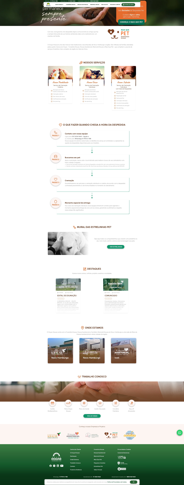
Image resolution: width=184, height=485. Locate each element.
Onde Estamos (74, 459)
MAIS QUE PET (104, 4)
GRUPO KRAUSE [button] (59, 4)
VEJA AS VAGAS (92, 416)
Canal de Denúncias (123, 453)
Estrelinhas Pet (98, 466)
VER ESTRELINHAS (116, 247)
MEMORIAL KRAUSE (94, 4)
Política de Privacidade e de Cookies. (117, 482)
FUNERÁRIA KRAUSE (70, 4)
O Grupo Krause (75, 453)
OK (133, 482)
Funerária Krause (99, 449)
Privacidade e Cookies (124, 449)
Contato (72, 466)
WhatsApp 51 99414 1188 (83, 139)
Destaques (73, 456)
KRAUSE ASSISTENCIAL (82, 4)
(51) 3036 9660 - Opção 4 (80, 136)
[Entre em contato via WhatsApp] (179, 432)
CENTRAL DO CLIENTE (129, 4)
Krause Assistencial (99, 453)
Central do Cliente (75, 449)
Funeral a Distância (76, 470)
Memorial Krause (99, 456)
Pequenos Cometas (99, 463)
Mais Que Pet (98, 459)
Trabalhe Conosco (75, 463)
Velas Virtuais (98, 470)
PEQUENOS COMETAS (115, 4)
